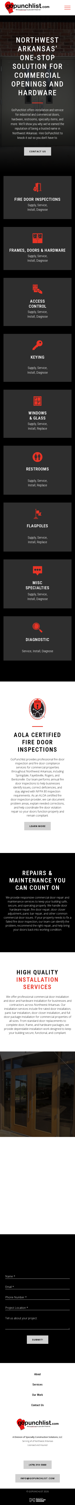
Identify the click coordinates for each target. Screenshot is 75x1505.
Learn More (37, 826)
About (37, 1374)
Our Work (37, 1395)
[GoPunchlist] (27, 7)
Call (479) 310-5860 (37, 1125)
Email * (9, 1287)
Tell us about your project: (21, 1318)
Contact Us (37, 151)
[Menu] (69, 8)
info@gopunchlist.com (38, 1478)
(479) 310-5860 (37, 1464)
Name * (10, 1276)
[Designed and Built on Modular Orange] (37, 1500)
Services (37, 1384)
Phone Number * (16, 1297)
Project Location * (16, 1308)
